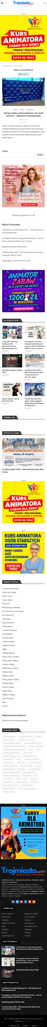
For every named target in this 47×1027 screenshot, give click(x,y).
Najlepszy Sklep (8, 676)
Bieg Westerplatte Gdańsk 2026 (14, 247)
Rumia (18, 779)
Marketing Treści (8, 762)
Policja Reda (21, 769)
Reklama (28, 932)
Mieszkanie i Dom (31, 926)
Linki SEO (19, 759)
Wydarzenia (6, 917)
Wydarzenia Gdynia (27, 785)
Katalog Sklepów (8, 653)
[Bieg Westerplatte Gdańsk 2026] (12, 360)
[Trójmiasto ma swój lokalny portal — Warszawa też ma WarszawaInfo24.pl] (12, 332)
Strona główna (7, 66)
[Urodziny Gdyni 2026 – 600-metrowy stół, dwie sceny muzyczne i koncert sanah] (35, 360)
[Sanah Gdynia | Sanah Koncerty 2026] (12, 389)
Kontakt (27, 936)
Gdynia (38, 749)
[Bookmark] (42, 80)
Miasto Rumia (7, 596)
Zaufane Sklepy (7, 638)
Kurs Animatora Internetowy (13, 611)
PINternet (6, 604)
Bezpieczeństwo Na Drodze (26, 740)
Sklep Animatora (8, 622)
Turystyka (5, 920)
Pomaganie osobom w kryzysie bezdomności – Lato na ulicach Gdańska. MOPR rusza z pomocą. (35, 345)
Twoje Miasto (7, 600)
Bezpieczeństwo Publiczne (33, 743)
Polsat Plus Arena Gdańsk (11, 772)
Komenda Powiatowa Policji (11, 756)
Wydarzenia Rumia (8, 788)
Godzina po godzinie (19, 215)
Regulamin (28, 929)
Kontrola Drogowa (30, 756)
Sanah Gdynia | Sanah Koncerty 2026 (16, 260)
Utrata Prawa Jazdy (22, 782)
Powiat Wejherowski (29, 772)
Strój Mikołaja (7, 634)
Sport (3, 926)
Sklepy (4, 649)
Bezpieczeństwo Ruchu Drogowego (14, 746)
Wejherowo (34, 782)
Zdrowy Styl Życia (8, 792)
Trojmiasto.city (27, 1021)
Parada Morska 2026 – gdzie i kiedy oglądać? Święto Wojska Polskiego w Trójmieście (34, 402)
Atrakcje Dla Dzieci (9, 740)
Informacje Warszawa (10, 588)
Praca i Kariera (30, 917)
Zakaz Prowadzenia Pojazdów (27, 788)
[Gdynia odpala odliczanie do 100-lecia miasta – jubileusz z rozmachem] (23, 92)
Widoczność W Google (10, 785)
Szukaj (4, 151)
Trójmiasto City (8, 782)
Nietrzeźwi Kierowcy (26, 766)
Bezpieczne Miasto (31, 914)
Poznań (5, 706)
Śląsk (4, 702)
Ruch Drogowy (8, 779)
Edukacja (28, 920)
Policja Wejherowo (35, 769)
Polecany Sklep (7, 683)
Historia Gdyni (27, 753)
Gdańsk (30, 749)
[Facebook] (13, 901)
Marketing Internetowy (32, 759)
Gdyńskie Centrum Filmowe (11, 753)
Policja (38, 766)
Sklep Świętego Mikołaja (11, 607)
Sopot (25, 779)
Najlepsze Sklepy (8, 645)
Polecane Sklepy (8, 641)
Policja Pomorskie (9, 769)
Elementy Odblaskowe (36, 746)
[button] (5, 455)
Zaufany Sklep (7, 672)
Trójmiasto (33, 779)
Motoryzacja (29, 923)
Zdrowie (4, 932)
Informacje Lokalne (9, 592)
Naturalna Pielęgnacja (10, 766)
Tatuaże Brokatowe (9, 630)
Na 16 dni (31, 215)
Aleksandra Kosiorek (25, 736)
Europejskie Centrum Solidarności (14, 749)
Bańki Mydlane (7, 626)
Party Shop (6, 619)
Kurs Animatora (8, 615)
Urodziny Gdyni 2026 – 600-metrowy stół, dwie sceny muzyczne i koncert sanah (34, 373)
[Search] (45, 3)
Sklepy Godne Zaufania (10, 657)
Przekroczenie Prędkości (11, 775)
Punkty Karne (27, 775)
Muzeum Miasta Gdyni (34, 762)
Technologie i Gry (8, 936)
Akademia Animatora (9, 736)
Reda (35, 775)
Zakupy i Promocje (8, 923)
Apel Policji (38, 736)
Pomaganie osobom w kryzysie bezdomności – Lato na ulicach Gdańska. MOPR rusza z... (27, 961)
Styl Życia (5, 929)
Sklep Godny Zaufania (10, 660)
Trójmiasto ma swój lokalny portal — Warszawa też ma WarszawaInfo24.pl (9, 345)
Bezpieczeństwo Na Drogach (12, 743)
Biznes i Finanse (7, 914)
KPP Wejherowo (8, 759)
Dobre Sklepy (7, 691)
